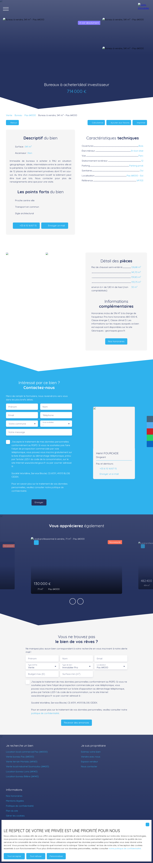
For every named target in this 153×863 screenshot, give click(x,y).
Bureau (18, 115)
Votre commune (17, 423)
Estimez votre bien (91, 751)
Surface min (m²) (71, 674)
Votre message (16, 432)
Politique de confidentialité (20, 805)
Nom (45, 406)
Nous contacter (89, 766)
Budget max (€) (36, 674)
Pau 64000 (30, 115)
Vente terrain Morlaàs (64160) (21, 761)
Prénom (12, 406)
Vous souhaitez (48, 422)
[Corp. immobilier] (144, 9)
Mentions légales (15, 800)
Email (11, 415)
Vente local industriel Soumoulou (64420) (27, 766)
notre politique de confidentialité (125, 848)
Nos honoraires (14, 795)
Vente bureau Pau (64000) (20, 756)
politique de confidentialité (45, 713)
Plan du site (12, 810)
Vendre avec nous (90, 756)
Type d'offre (32, 665)
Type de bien (67, 665)
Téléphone (48, 415)
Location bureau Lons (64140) (22, 771)
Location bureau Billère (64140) (22, 776)
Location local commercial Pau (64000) (27, 751)
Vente (9, 115)
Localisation (101, 665)
